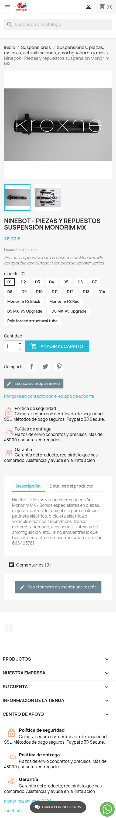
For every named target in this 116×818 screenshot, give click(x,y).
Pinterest (59, 366)
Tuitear (45, 366)
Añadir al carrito (56, 346)
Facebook (9, 628)
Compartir (31, 366)
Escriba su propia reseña (37, 383)
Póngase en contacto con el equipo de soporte (49, 396)
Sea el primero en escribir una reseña (62, 587)
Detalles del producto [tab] (72, 486)
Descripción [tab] (28, 486)
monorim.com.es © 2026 (28, 801)
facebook (13, 811)
